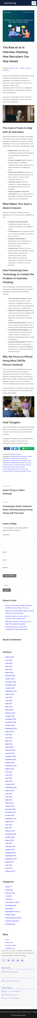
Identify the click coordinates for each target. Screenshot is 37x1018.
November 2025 (10, 685)
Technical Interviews (12, 921)
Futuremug (8, 890)
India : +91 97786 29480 (12, 991)
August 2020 (9, 840)
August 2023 (9, 769)
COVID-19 (8, 887)
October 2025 (10, 688)
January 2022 (9, 806)
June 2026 (8, 663)
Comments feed (10, 945)
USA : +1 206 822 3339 (12, 998)
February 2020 (10, 846)
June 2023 (8, 775)
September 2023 (11, 766)
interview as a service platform (17, 465)
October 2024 (10, 725)
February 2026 (10, 676)
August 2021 (9, 822)
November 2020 (10, 834)
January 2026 (9, 679)
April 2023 (8, 781)
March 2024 (9, 747)
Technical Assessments (13, 918)
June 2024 (8, 738)
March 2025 (9, 710)
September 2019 (11, 859)
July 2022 (8, 794)
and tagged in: (7, 456)
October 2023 (10, 763)
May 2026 (8, 666)
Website (5, 567)
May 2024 (8, 741)
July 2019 (8, 865)
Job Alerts (8, 899)
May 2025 (8, 703)
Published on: (7, 68)
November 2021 (10, 812)
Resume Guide (10, 915)
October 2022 (10, 784)
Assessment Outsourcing (12, 981)
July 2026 (8, 660)
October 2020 (10, 837)
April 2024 (8, 744)
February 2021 (10, 831)
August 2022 (9, 790)
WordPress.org (10, 948)
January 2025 (9, 716)
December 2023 (10, 756)
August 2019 (9, 862)
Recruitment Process (15, 454)
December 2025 (10, 682)
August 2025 (9, 694)
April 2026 (8, 669)
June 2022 (8, 797)
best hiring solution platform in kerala (13, 458)
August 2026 (9, 657)
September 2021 (11, 818)
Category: (6, 454)
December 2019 (10, 853)
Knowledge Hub (10, 905)
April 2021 (8, 828)
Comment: (6, 70)
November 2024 (10, 722)
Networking (9, 908)
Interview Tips (10, 893)
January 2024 (9, 753)
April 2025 (8, 707)
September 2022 (11, 787)
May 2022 (8, 800)
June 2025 (8, 700)
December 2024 (10, 719)
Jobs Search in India (12, 902)
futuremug (28, 68)
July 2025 (8, 697)
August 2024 (9, 731)
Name (5, 552)
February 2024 (10, 750)
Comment (6, 535)
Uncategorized (10, 924)
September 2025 (11, 691)
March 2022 (9, 803)
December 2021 (10, 809)
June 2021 (8, 825)
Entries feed (9, 942)
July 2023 (8, 772)
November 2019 (10, 856)
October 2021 (10, 815)
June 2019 (8, 868)
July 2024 (8, 735)
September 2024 (11, 728)
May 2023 (8, 778)
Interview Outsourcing (11, 972)
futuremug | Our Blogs (14, 1012)
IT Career (8, 896)
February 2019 (10, 871)
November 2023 (10, 759)
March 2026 (9, 672)
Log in (7, 939)
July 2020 (8, 843)
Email (5, 560)
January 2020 (9, 849)
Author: (22, 68)
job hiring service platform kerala (21, 471)
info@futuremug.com (11, 995)
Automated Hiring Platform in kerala (21, 456)
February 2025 (10, 713)
